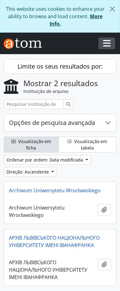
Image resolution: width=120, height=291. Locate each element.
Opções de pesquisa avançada (52, 122)
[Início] (25, 43)
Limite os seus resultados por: (60, 66)
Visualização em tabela (90, 144)
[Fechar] (112, 9)
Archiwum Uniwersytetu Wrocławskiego (55, 190)
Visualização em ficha (34, 144)
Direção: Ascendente (28, 172)
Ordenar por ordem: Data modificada (45, 160)
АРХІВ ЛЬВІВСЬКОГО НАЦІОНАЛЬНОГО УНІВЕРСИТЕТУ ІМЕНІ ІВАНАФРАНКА (54, 241)
